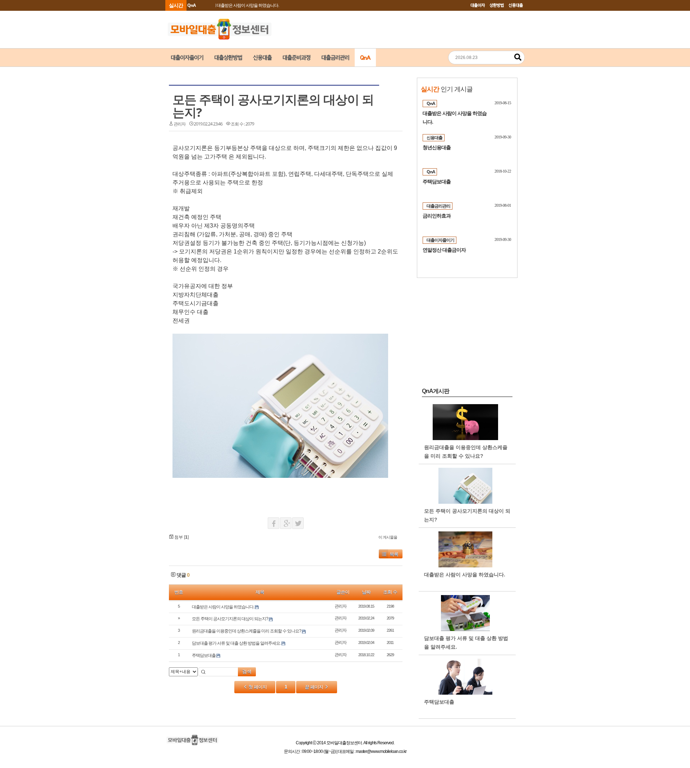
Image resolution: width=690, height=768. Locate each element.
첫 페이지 (257, 687)
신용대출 (516, 5)
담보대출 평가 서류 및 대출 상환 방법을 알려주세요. (236, 643)
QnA (365, 57)
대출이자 (477, 5)
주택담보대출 (204, 655)
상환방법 (496, 5)
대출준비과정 (296, 57)
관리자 (179, 124)
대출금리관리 (335, 57)
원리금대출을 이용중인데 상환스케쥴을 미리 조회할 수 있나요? (246, 631)
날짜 (366, 592)
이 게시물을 (387, 537)
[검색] (517, 57)
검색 (247, 671)
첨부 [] (181, 537)
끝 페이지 (314, 687)
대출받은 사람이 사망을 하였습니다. (248, 5)
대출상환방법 (228, 57)
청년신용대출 (437, 147)
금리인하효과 (437, 216)
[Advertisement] (104, 182)
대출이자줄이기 (187, 57)
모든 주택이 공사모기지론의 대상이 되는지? (273, 105)
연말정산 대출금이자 (444, 250)
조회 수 (390, 592)
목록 (394, 554)
